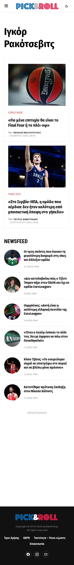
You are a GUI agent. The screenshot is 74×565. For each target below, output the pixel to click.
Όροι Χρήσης (11, 538)
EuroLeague (15, 112)
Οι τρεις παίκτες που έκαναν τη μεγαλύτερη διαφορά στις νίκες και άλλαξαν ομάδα (45, 256)
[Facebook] (28, 554)
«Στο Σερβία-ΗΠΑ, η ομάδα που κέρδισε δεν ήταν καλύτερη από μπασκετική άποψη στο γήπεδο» (36, 206)
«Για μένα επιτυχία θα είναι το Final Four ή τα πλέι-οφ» (33, 123)
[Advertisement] (37, 453)
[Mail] (46, 554)
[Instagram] (37, 554)
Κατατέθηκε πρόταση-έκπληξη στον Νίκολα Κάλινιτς (44, 389)
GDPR (26, 538)
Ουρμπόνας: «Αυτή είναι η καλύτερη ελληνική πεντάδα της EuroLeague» (45, 310)
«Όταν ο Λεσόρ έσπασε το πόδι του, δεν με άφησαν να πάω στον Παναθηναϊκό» (46, 336)
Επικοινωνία (37, 544)
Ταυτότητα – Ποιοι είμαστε (50, 538)
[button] (6, 6)
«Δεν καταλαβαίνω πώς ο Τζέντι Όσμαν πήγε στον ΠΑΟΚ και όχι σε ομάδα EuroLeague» (46, 283)
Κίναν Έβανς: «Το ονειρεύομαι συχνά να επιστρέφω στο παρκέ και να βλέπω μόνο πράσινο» (45, 363)
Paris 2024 (14, 194)
